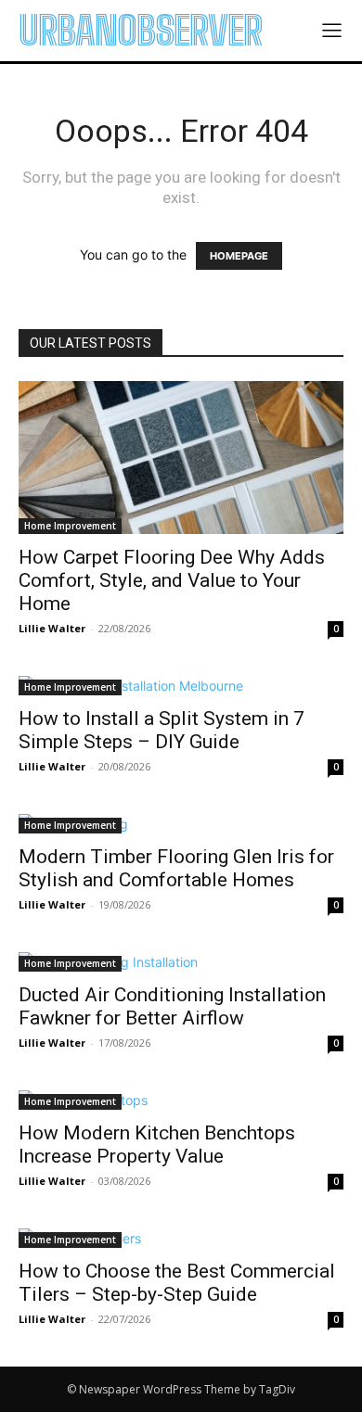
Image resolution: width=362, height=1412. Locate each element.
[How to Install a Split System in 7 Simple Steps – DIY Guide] (181, 685)
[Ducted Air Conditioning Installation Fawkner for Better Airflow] (181, 962)
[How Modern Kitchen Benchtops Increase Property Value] (181, 1100)
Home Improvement (70, 525)
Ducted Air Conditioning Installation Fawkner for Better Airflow (172, 1006)
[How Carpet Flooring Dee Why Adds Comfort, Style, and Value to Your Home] (181, 457)
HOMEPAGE (239, 255)
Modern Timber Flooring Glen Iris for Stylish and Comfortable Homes (176, 868)
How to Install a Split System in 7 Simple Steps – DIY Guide (161, 730)
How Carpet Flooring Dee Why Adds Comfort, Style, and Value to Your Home (172, 580)
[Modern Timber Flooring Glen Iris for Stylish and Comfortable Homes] (181, 823)
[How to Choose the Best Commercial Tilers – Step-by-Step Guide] (181, 1238)
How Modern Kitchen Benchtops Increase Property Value (157, 1144)
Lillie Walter (52, 628)
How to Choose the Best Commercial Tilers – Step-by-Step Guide (177, 1282)
